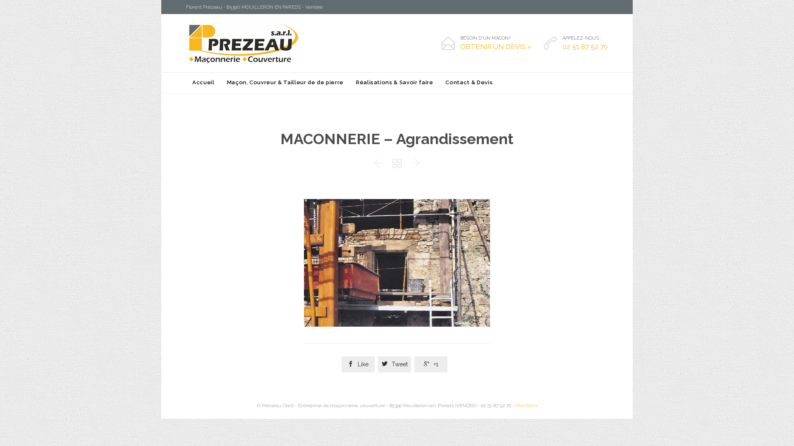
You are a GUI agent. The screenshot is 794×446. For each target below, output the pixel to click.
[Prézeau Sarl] (243, 43)
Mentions (527, 405)
